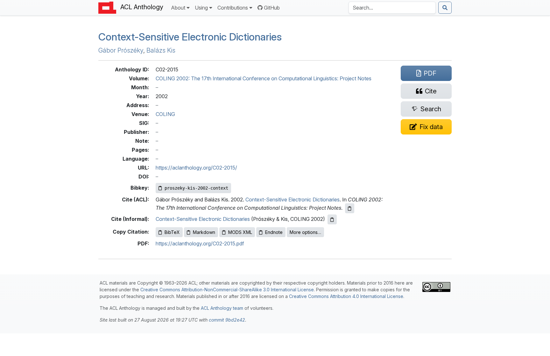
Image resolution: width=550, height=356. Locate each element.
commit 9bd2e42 (227, 320)
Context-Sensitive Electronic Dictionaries (190, 37)
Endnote (274, 232)
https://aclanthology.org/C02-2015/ (196, 167)
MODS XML (240, 232)
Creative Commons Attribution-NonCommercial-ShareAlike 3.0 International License (227, 289)
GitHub (272, 7)
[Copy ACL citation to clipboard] (349, 208)
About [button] (178, 7)
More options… (305, 232)
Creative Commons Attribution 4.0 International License (346, 296)
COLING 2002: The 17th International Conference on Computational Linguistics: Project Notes (263, 78)
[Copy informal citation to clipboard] (332, 219)
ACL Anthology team (222, 308)
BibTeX (172, 232)
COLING (165, 114)
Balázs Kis (160, 50)
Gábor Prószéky (120, 50)
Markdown (204, 232)
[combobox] (392, 8)
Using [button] (201, 7)
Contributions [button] (232, 7)
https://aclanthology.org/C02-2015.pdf (200, 243)
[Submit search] (445, 8)
